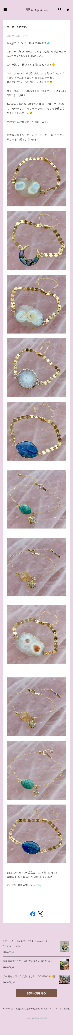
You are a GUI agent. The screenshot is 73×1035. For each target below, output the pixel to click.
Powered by (33, 1018)
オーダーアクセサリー (18, 26)
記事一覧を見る (36, 993)
